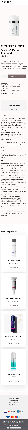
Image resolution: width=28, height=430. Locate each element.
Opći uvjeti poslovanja (14, 404)
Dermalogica (10, 85)
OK (8, 427)
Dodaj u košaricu (17, 76)
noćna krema (16, 86)
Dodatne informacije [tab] (14, 105)
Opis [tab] (14, 102)
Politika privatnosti (14, 398)
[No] (26, 424)
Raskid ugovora (14, 405)
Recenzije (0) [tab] (14, 109)
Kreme (16, 85)
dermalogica (9, 86)
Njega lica (21, 85)
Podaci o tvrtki (14, 400)
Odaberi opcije (14, 267)
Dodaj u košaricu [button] (14, 343)
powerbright (4, 88)
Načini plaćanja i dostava (14, 402)
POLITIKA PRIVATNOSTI (15, 427)
